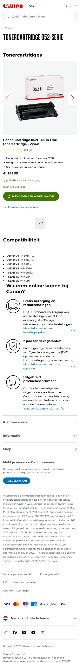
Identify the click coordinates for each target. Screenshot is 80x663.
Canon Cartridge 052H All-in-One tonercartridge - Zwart (30, 142)
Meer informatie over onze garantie (42, 366)
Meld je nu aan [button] (16, 480)
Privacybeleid (49, 574)
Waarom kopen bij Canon (41, 408)
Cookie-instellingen (17, 590)
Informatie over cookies (19, 582)
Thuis (8, 28)
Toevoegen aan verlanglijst (23, 207)
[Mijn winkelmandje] (65, 6)
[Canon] (13, 6)
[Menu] (75, 6)
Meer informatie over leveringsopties (38, 330)
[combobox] (40, 16)
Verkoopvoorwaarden (18, 574)
